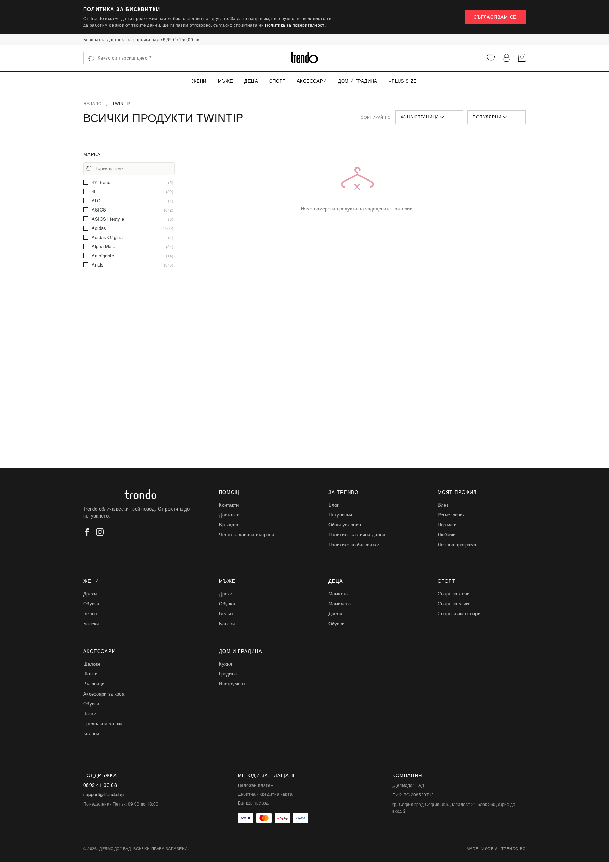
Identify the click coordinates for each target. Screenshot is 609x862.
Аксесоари (312, 81)
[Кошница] (522, 58)
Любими (447, 534)
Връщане (229, 524)
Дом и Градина (357, 81)
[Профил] (506, 58)
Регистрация (451, 514)
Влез (443, 504)
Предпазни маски (102, 723)
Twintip (121, 103)
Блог (333, 504)
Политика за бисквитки (353, 544)
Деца (251, 81)
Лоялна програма (457, 544)
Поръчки (447, 524)
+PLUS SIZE (403, 81)
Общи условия (344, 524)
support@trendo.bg (103, 794)
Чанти (90, 713)
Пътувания (340, 514)
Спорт (277, 81)
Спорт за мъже (454, 603)
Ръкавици (93, 683)
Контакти (229, 504)
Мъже (225, 81)
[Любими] (491, 58)
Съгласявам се (495, 16)
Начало (92, 103)
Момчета (338, 593)
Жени (199, 81)
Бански (91, 623)
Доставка (229, 514)
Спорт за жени (454, 593)
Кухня (225, 663)
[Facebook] (87, 532)
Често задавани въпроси (246, 534)
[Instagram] (100, 532)
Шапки (90, 673)
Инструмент (232, 683)
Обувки (91, 603)
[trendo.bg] (304, 57)
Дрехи (90, 593)
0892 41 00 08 (100, 785)
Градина (228, 673)
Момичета (339, 603)
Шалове (92, 663)
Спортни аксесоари (459, 613)
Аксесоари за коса (103, 693)
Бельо (90, 613)
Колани (91, 733)
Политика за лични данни (356, 534)
